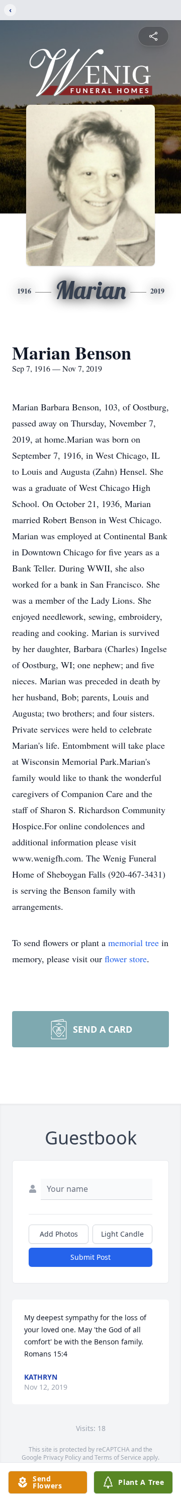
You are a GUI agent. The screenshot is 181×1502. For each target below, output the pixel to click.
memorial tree (133, 943)
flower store (126, 959)
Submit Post (90, 1257)
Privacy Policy (62, 1457)
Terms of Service (118, 1457)
